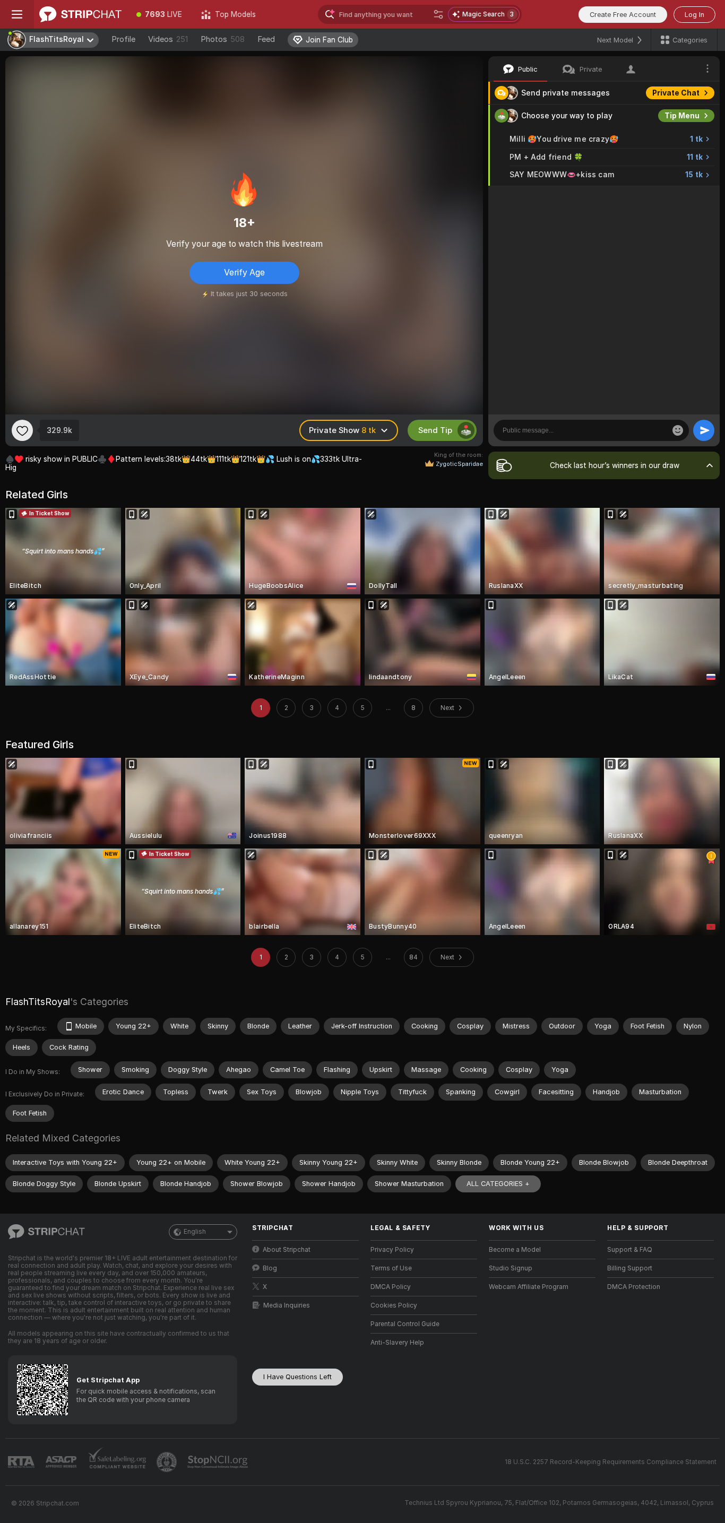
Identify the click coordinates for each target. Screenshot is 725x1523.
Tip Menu (682, 115)
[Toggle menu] (17, 14)
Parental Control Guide (404, 1324)
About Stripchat (286, 1249)
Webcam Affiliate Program (528, 1287)
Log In (694, 15)
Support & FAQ (629, 1249)
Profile (123, 39)
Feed (266, 39)
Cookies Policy (393, 1305)
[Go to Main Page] (80, 14)
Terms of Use (391, 1268)
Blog (270, 1268)
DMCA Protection (633, 1287)
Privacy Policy (392, 1249)
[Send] (703, 430)
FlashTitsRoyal (37, 1001)
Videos (168, 39)
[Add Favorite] (22, 430)
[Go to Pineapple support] (168, 1462)
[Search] (438, 14)
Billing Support (629, 1268)
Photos (223, 39)
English (195, 1231)
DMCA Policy (390, 1287)
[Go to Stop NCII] (218, 1462)
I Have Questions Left (297, 1377)
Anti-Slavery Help (397, 1342)
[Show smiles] (677, 430)
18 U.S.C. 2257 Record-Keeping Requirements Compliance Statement (611, 1462)
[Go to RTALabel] (22, 1462)
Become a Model (515, 1249)
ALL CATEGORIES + (498, 1184)
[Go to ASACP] (62, 1462)
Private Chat (676, 93)
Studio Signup (510, 1268)
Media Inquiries (286, 1305)
